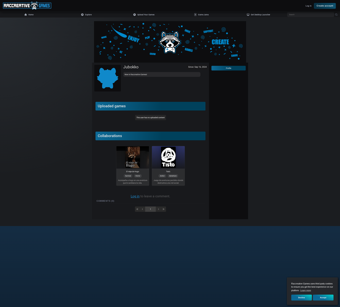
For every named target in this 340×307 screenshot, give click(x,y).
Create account (325, 6)
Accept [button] (323, 297)
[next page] (158, 209)
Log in (309, 6)
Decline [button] (301, 297)
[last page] (163, 209)
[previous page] (142, 209)
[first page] (137, 209)
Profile (228, 68)
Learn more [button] (305, 290)
